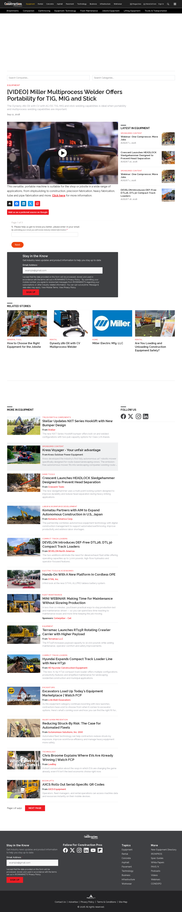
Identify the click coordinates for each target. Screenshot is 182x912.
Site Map (123, 902)
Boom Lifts (48, 781)
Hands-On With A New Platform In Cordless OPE (78, 574)
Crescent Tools (56, 487)
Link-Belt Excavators (59, 700)
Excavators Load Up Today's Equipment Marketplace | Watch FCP (72, 693)
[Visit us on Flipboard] (100, 850)
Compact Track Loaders (54, 539)
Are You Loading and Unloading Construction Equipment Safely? (150, 347)
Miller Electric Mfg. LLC (107, 343)
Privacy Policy (70, 287)
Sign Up (31, 292)
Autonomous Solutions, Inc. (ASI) (65, 732)
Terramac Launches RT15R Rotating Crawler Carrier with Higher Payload (76, 632)
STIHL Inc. (53, 579)
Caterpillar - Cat (62, 618)
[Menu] (175, 4)
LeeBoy (52, 764)
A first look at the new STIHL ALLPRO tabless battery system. (73, 583)
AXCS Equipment (57, 789)
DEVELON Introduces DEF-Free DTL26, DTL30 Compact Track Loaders (138, 192)
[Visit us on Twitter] (131, 416)
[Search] (168, 4)
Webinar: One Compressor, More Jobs (139, 138)
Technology (49, 752)
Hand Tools (48, 474)
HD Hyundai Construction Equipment (67, 668)
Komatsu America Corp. (60, 519)
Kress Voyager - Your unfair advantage (71, 450)
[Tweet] (30, 203)
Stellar (51, 430)
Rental (53, 340)
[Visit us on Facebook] (123, 416)
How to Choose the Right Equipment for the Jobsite (24, 345)
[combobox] (48, 77)
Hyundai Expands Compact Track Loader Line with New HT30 (77, 661)
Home (95, 340)
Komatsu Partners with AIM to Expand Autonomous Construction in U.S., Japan (72, 512)
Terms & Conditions (106, 902)
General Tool (14, 340)
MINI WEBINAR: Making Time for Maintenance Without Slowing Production (77, 601)
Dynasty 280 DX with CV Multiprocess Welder (65, 345)
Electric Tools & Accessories (57, 571)
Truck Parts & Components (56, 417)
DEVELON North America (61, 551)
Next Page (35, 808)
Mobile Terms (52, 287)
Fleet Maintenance (52, 595)
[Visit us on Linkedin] (145, 416)
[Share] (16, 203)
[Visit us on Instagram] (138, 416)
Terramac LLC (55, 639)
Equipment (13, 85)
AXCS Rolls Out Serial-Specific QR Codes (73, 784)
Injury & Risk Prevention (55, 720)
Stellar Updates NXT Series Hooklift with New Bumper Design (77, 423)
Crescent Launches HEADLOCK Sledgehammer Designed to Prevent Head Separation (138, 155)
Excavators (48, 687)
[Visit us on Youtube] (93, 850)
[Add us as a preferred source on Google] (37, 203)
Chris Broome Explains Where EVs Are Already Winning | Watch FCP (77, 757)
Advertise (73, 902)
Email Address (31, 265)
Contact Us (60, 902)
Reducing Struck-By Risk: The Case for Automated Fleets (71, 725)
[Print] (9, 203)
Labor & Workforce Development (59, 506)
